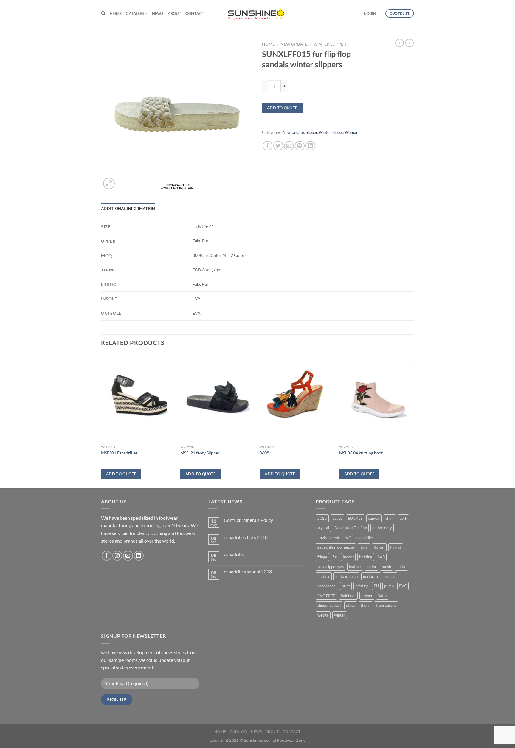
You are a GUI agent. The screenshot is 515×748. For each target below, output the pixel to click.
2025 (322, 518)
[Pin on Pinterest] (300, 146)
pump (389, 585)
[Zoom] (109, 183)
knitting (365, 557)
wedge (323, 615)
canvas (374, 518)
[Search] (103, 13)
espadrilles (365, 537)
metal (401, 566)
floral (363, 547)
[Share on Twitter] (278, 146)
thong (365, 605)
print (346, 585)
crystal (323, 527)
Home (116, 13)
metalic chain (346, 576)
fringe (322, 557)
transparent (386, 605)
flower (379, 547)
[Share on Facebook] (267, 146)
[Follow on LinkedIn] (139, 556)
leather (355, 566)
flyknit (395, 547)
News (158, 13)
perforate (371, 576)
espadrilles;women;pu (335, 547)
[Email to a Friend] (289, 146)
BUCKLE (355, 518)
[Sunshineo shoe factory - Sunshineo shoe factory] (257, 13)
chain (389, 518)
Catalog (135, 13)
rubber (367, 595)
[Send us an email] (128, 556)
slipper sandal (329, 605)
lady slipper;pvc (330, 566)
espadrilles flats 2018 (246, 537)
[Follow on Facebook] (106, 556)
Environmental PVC (334, 537)
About (174, 13)
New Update (294, 44)
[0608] (296, 398)
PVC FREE (326, 595)
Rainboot (348, 595)
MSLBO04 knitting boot (361, 452)
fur (335, 557)
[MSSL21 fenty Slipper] (217, 398)
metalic (323, 576)
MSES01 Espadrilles (119, 452)
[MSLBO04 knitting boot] (376, 398)
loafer (371, 566)
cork (403, 518)
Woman (351, 132)
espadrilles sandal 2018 (248, 571)
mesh (386, 566)
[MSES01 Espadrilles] (138, 398)
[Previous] (101, 420)
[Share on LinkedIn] (310, 146)
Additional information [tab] (128, 208)
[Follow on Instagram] (117, 556)
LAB (381, 557)
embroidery (382, 527)
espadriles (234, 554)
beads (337, 518)
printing (361, 585)
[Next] (412, 420)
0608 (264, 452)
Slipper (311, 132)
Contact (194, 13)
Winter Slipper (329, 44)
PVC (403, 585)
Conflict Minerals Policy (248, 520)
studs (350, 605)
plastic (389, 576)
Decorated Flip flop (350, 527)
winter (339, 615)
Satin (382, 595)
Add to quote (282, 107)
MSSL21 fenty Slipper (200, 452)
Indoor (348, 557)
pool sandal (326, 585)
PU (376, 585)
